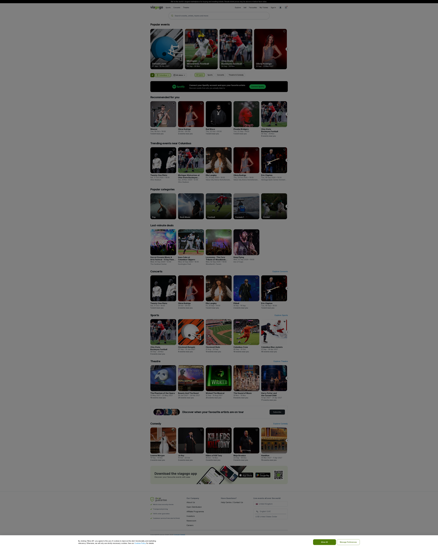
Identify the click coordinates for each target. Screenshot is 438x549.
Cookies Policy (140, 543)
